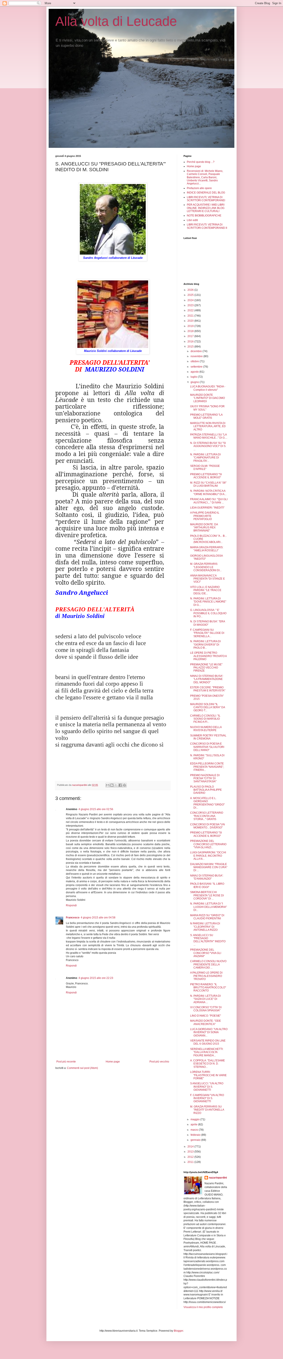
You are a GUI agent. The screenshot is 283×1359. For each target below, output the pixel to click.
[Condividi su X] (116, 785)
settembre (197, 366)
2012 (190, 1156)
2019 (190, 326)
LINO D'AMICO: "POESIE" (205, 1015)
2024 (190, 300)
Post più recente (66, 1061)
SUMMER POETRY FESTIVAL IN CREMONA (208, 737)
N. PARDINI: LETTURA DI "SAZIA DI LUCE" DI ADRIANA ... (205, 999)
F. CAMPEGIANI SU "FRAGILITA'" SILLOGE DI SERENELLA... (207, 633)
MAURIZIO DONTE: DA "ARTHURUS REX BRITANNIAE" (204, 527)
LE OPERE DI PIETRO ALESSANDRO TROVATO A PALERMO (208, 656)
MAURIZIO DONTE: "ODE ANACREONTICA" (205, 1022)
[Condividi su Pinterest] (124, 785)
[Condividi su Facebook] (120, 785)
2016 (190, 341)
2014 (190, 1146)
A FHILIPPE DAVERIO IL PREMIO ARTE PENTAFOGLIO (204, 516)
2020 (190, 320)
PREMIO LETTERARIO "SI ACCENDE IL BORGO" (206, 476)
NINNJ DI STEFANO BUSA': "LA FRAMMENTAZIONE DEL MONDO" (206, 679)
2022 (190, 310)
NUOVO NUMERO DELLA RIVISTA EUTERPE (206, 729)
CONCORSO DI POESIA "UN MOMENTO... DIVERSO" (207, 826)
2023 (190, 305)
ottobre (195, 361)
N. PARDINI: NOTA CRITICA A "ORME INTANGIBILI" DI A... (208, 492)
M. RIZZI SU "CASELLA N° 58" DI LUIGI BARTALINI (208, 484)
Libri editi (192, 220)
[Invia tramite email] (107, 785)
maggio (195, 1119)
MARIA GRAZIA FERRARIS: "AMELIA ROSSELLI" (206, 549)
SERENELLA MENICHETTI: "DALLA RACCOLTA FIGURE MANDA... (206, 1052)
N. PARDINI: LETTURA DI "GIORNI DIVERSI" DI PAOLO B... (205, 644)
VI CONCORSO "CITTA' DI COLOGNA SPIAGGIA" (206, 1009)
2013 (190, 1151)
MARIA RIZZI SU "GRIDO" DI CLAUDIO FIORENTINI (207, 917)
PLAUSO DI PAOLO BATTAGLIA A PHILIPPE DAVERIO (206, 790)
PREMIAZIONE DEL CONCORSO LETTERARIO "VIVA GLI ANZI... (208, 844)
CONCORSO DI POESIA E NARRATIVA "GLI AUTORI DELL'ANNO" (207, 747)
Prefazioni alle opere (199, 188)
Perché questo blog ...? (200, 161)
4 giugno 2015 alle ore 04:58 (98, 917)
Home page (113, 1061)
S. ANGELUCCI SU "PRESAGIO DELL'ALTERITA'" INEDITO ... (208, 940)
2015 (190, 346)
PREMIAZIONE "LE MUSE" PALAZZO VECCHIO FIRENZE (206, 667)
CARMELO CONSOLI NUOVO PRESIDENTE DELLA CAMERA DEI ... (208, 964)
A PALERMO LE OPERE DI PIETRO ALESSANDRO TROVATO (206, 976)
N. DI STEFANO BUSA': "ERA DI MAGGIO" (207, 623)
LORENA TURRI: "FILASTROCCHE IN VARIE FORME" (208, 1075)
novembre (197, 356)
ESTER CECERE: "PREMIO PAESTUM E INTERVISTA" (207, 689)
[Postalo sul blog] (112, 785)
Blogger (178, 1330)
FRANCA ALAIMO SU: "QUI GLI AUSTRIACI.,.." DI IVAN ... (209, 501)
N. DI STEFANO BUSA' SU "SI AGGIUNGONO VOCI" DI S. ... (208, 446)
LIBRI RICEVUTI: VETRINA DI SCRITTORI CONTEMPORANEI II (207, 226)
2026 (190, 289)
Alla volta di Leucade (116, 21)
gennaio (196, 1139)
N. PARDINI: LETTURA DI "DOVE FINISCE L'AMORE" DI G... (208, 601)
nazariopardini (218, 1177)
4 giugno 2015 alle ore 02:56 (95, 809)
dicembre (197, 351)
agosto (195, 371)
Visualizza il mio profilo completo (203, 1307)
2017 (190, 336)
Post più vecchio (159, 1061)
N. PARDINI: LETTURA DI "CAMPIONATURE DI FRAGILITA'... (205, 457)
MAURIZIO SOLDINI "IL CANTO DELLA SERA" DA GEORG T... (207, 707)
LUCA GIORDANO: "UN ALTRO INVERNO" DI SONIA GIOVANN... (209, 1032)
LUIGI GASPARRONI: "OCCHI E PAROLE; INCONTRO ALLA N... (208, 855)
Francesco (72, 917)
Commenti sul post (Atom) (82, 1068)
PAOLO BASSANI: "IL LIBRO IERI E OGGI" (207, 885)
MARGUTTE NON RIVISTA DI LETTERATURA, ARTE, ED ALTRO (208, 426)
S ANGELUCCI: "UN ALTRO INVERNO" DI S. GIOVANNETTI (206, 1086)
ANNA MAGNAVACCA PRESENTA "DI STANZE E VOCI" (207, 579)
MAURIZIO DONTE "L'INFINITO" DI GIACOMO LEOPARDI (207, 398)
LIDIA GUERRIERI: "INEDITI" (207, 507)
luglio (194, 376)
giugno (195, 382)
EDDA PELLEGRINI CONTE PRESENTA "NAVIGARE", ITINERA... (207, 766)
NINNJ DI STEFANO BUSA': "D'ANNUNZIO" (206, 877)
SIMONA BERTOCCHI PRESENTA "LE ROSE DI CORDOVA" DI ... (207, 895)
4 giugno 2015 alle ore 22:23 (95, 978)
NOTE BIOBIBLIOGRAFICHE (204, 215)
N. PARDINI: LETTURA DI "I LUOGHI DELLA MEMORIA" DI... (208, 907)
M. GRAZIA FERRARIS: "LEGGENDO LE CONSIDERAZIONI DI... (206, 567)
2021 (190, 315)
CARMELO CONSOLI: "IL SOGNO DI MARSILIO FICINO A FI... (205, 719)
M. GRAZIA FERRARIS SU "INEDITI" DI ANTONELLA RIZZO (207, 1110)
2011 (190, 1162)
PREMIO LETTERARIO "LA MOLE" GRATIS (206, 416)
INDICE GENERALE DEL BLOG (206, 192)
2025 (190, 295)
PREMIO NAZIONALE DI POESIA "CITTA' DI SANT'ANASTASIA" (205, 778)
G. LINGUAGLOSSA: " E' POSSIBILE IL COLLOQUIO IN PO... (208, 613)
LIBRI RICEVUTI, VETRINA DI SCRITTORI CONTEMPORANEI (206, 199)
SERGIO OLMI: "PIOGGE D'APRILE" (205, 467)
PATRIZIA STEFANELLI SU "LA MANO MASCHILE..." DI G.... (208, 436)
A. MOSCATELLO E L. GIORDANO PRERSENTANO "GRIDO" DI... (207, 803)
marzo (195, 1129)
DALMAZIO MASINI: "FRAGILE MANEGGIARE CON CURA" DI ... (208, 867)
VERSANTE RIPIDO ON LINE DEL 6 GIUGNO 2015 (208, 1042)
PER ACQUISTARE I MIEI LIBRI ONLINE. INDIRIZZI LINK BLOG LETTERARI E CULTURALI (205, 208)
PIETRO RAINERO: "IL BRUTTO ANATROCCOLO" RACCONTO (208, 987)
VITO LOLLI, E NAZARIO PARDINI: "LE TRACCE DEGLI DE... (205, 590)
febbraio (196, 1134)
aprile (194, 1124)
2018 (190, 331)
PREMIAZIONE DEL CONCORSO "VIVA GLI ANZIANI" (205, 953)
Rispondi (71, 905)
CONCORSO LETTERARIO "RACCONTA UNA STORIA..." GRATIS (206, 816)
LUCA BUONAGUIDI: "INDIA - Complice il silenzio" (207, 388)
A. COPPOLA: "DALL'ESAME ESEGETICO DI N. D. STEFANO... (207, 1063)
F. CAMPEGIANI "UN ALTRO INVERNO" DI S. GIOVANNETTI (207, 1098)
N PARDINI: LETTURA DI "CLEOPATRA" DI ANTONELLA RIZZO (205, 926)
